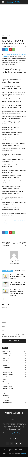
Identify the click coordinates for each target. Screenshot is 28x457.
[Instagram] (11, 443)
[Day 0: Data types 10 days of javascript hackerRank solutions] (5, 284)
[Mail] (16, 443)
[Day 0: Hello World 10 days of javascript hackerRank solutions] (5, 276)
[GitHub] (7, 443)
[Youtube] (20, 443)
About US (17, 450)
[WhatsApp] (13, 49)
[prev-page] (3, 299)
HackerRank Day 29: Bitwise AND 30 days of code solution (8, 244)
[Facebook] (3, 49)
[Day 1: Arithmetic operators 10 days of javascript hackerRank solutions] (5, 291)
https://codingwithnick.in (14, 263)
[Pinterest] (10, 49)
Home (3, 35)
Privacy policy (10, 449)
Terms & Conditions (19, 449)
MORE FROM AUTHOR (19, 270)
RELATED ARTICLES (7, 270)
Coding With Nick (6, 46)
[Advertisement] (14, 19)
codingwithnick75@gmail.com (17, 433)
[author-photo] (14, 258)
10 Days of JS (8, 35)
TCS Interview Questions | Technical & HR (20, 244)
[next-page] (5, 299)
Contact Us (11, 450)
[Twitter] (6, 49)
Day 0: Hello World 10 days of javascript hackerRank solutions (18, 276)
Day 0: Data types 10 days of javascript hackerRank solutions (18, 284)
